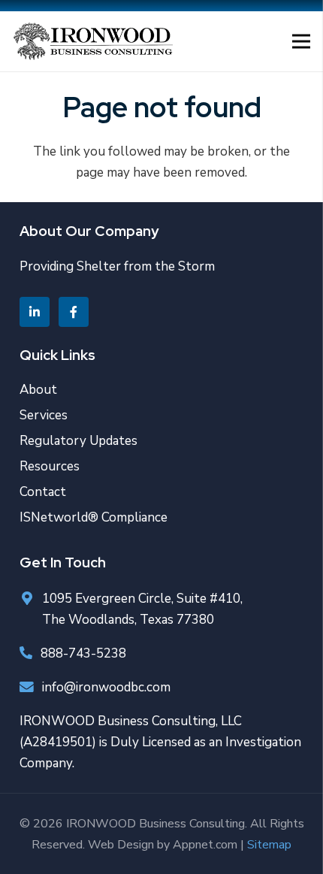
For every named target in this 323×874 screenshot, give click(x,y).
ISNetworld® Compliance (94, 517)
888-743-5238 (83, 653)
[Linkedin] (35, 312)
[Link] (93, 41)
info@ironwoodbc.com (106, 687)
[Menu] (301, 41)
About (38, 389)
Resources (50, 466)
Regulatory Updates (78, 440)
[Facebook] (74, 312)
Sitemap (269, 844)
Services (44, 415)
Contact (43, 492)
